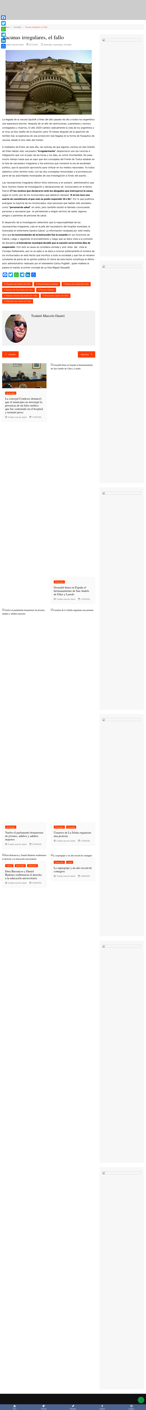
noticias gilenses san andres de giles (21, 296)
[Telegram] (3, 35)
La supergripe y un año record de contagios (73, 869)
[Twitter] (3, 23)
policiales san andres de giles (18, 301)
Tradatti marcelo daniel (14, 45)
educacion (32, 866)
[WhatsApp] (3, 29)
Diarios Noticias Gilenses (48, 284)
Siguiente (85, 354)
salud (70, 862)
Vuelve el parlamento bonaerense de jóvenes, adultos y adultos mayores (24, 836)
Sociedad (67, 45)
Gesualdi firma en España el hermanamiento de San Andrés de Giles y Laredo (71, 590)
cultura (9, 866)
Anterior (12, 354)
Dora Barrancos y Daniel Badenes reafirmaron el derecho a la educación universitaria (23, 874)
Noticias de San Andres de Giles (19, 290)
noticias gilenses (47, 290)
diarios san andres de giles (77, 284)
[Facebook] (3, 18)
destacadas (48, 45)
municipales (58, 45)
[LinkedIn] (3, 40)
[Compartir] (3, 46)
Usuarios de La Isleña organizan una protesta (72, 834)
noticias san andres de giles (56, 296)
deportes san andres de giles (18, 284)
